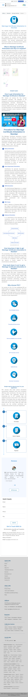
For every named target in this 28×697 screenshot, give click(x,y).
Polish (12, 679)
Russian (17, 676)
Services (6, 572)
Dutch (21, 679)
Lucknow (15, 628)
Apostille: (5, 655)
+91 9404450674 (11, 606)
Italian (8, 677)
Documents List (8, 574)
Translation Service (7, 674)
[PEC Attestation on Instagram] (12, 640)
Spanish (17, 674)
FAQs (6, 594)
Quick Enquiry (20, 1)
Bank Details (7, 578)
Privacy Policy (7, 588)
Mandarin (8, 682)
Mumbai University (15, 688)
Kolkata (14, 627)
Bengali (8, 681)
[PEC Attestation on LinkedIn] (9, 640)
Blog (5, 565)
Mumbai (19, 617)
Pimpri (9, 617)
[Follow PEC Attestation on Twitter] (7, 640)
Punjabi (5, 679)
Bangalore (10, 619)
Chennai (10, 627)
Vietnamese (17, 679)
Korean (21, 676)
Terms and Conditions (9, 590)
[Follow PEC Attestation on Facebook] (5, 640)
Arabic (9, 676)
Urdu (20, 681)
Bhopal (19, 628)
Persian (16, 681)
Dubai (8, 630)
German (13, 674)
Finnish (16, 682)
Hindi (5, 677)
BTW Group (13, 695)
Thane (20, 619)
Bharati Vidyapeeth (7, 688)
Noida (12, 630)
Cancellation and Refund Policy (11, 592)
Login (26, 1)
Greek (5, 682)
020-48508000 (14, 1)
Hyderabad (15, 619)
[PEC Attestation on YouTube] (14, 640)
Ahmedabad (14, 617)
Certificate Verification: (8, 686)
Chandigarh (19, 627)
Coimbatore (17, 630)
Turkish (11, 677)
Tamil (9, 679)
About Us (7, 567)
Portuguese (16, 677)
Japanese (5, 676)
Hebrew (13, 682)
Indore (6, 627)
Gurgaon (6, 628)
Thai (4, 681)
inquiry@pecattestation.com (13, 609)
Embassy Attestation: (8, 644)
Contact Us (7, 580)
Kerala (10, 628)
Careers (6, 576)
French (13, 676)
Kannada (12, 681)
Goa (5, 630)
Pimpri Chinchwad (19, 644)
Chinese (21, 674)
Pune (6, 617)
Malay (9, 684)
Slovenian (21, 682)
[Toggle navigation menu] (3, 5)
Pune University (16, 686)
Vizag (22, 630)
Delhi (6, 619)
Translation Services (9, 569)
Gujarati (21, 677)
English (5, 684)
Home (6, 563)
